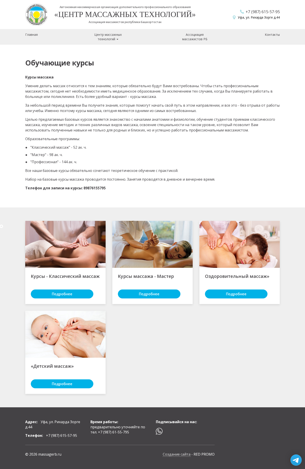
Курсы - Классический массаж (65, 276)
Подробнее (62, 294)
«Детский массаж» (52, 366)
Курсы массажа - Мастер (146, 276)
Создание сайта (176, 454)
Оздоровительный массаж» (237, 276)
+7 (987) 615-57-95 (263, 11)
